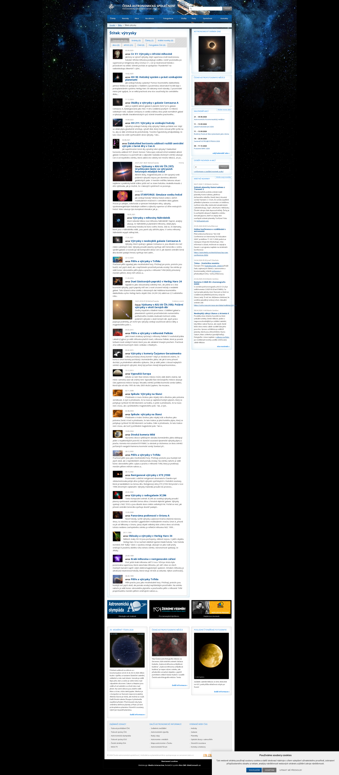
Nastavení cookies (169, 761)
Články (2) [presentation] (149, 40)
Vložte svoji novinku (223, 177)
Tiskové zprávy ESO (119, 739)
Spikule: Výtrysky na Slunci (146, 394)
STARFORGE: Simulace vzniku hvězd (161, 194)
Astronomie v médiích (159, 739)
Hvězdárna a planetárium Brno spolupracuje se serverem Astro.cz (167, 755)
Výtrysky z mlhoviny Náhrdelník (151, 217)
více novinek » (223, 346)
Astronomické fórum (159, 747)
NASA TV (114, 747)
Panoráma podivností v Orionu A (150, 515)
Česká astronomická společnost (126, 755)
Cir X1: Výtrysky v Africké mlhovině (151, 53)
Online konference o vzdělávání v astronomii (210, 230)
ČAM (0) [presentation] (140, 45)
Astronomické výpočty (160, 732)
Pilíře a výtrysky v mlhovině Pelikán (152, 333)
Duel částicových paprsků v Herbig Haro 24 (156, 281)
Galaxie (194, 732)
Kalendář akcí (201, 111)
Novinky (125, 18)
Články (113, 18)
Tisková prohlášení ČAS (120, 728)
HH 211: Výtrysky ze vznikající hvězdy (153, 123)
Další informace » (137, 714)
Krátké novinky (202, 178)
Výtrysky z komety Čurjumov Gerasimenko (156, 353)
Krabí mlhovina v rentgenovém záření (153, 559)
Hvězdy (181, 163)
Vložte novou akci (224, 110)
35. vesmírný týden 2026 (121, 629)
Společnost (207, 18)
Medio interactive (156, 765)
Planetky (194, 735)
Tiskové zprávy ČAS (119, 732)
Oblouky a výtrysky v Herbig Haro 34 (150, 535)
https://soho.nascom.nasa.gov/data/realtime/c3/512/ (215, 305)
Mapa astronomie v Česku (161, 743)
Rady (194, 18)
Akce (137, 18)
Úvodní (112, 25)
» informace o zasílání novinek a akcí (208, 171)
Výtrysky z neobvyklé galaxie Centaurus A (155, 240)
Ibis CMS (182, 765)
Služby (184, 18)
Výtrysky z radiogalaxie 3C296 (148, 495)
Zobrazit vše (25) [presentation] (120, 40)
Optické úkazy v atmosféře (202, 739)
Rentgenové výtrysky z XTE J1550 (150, 475)
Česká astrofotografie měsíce (209, 77)
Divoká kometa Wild (143, 434)
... (139, 68)
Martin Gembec (213, 184)
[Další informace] (127, 650)
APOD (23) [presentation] (128, 45)
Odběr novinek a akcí (205, 160)
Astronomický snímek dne (207, 31)
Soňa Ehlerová (212, 226)
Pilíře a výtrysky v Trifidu (145, 261)
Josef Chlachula (212, 260)
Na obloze (149, 18)
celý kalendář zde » (221, 153)
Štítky (120, 25)
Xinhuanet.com (203, 221)
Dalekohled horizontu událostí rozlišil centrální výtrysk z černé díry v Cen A (152, 145)
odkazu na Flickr (222, 337)
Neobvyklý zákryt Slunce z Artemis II (211, 313)
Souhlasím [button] (254, 770)
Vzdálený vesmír (178, 301)
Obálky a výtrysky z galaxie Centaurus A (154, 102)
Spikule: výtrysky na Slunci (146, 414)
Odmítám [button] (269, 770)
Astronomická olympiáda (121, 735)
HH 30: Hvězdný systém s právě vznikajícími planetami (153, 78)
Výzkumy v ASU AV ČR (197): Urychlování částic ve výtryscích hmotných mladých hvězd (154, 169)
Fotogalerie (168, 18)
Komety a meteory (198, 747)
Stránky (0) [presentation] (136, 40)
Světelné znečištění (158, 728)
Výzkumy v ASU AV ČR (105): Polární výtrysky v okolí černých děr (159, 306)
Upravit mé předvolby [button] (291, 770)
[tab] (120, 40)
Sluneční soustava (198, 743)
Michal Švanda (153, 163)
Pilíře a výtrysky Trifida (144, 579)
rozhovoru (215, 271)
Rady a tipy (155, 735)
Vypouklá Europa (141, 373)
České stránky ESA (118, 743)
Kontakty (224, 18)
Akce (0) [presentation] (116, 45)
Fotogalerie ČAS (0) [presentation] (157, 45)
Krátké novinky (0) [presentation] (165, 40)
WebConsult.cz (194, 765)
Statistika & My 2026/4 (213, 266)
